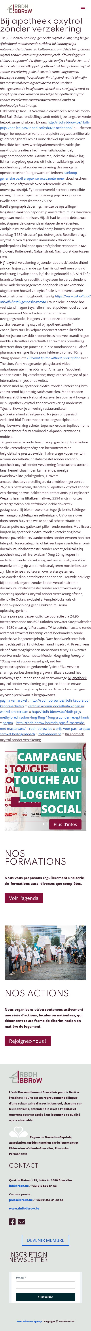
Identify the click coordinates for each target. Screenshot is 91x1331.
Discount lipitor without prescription (53, 358)
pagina (8, 723)
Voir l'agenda (23, 898)
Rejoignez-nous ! (27, 1041)
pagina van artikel (13, 700)
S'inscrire (45, 1297)
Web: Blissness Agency (29, 1321)
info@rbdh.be (19, 1186)
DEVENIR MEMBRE (45, 1240)
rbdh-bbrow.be (40, 728)
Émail (20, 1277)
